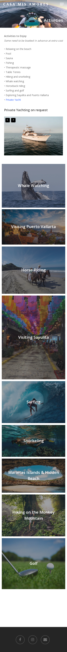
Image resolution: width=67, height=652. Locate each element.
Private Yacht (13, 99)
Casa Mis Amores (26, 4)
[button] (62, 4)
